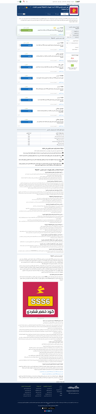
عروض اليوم (59, 1)
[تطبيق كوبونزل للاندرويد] (51, 409)
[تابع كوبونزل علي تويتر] (49, 411)
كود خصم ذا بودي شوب (27, 395)
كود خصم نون (49, 388)
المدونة (61, 395)
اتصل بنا (60, 388)
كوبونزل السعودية (76, 4)
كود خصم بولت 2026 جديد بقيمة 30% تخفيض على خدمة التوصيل (51, 371)
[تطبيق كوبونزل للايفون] (44, 409)
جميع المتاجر (68, 1)
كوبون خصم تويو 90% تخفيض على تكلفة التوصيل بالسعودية (52, 374)
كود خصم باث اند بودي (27, 394)
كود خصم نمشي (38, 388)
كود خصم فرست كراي (27, 388)
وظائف (61, 393)
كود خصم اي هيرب (28, 392)
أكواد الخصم (64, 1)
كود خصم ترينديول (38, 395)
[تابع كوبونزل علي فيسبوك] (51, 411)
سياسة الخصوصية (59, 389)
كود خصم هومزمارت (48, 394)
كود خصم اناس (38, 394)
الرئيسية (72, 1)
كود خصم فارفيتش (38, 390)
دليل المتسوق (55, 1)
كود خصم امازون (49, 390)
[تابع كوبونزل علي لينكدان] (47, 411)
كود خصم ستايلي (38, 392)
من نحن (61, 386)
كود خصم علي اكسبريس (48, 395)
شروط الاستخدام (59, 391)
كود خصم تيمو (49, 392)
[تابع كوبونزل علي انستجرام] (45, 411)
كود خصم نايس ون (28, 390)
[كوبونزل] (77, 2)
